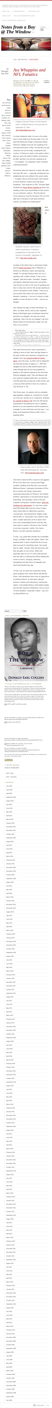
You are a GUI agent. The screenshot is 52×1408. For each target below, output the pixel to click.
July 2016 (9, 1045)
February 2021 (10, 860)
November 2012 (11, 1208)
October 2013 (10, 1167)
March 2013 (9, 1193)
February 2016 (10, 1063)
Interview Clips (34, 11)
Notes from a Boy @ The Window (18, 29)
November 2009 (11, 1341)
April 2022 (9, 815)
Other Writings (19, 11)
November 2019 (11, 908)
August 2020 (10, 882)
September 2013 (11, 1171)
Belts (8, 120)
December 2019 (11, 904)
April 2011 (9, 1278)
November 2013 (11, 1163)
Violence (7, 173)
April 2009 (9, 1367)
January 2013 (10, 1200)
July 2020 (9, 886)
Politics (29, 84)
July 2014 (9, 1134)
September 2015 (11, 1082)
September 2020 (11, 878)
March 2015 (9, 1104)
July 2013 (9, 1178)
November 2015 (11, 1074)
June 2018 (9, 963)
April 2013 (9, 1189)
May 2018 (9, 967)
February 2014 (10, 1152)
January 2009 (10, 1378)
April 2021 (9, 852)
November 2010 (11, 1296)
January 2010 (10, 1333)
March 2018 (9, 971)
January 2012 (10, 1245)
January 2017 (10, 1023)
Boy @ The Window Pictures (24, 16)
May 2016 (9, 1052)
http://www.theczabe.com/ (34, 473)
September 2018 (11, 952)
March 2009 (9, 1370)
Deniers (8, 128)
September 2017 (11, 993)
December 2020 (11, 867)
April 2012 (9, 1233)
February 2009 (10, 1374)
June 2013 (9, 1182)
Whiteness (7, 175)
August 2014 (10, 1130)
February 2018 (10, 974)
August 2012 (10, 1219)
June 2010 (9, 1315)
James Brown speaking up (32, 187)
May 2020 (9, 889)
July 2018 (9, 960)
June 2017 (9, 1004)
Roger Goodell (6, 163)
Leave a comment (47, 81)
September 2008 (11, 1393)
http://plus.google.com (28, 258)
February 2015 (10, 1108)
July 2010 (9, 1311)
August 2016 (10, 1041)
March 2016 (9, 1060)
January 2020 (10, 900)
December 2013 (11, 1159)
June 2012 (9, 1226)
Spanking (4, 165)
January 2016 (10, 1067)
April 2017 (9, 1011)
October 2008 (10, 1389)
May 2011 (9, 1274)
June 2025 (9, 789)
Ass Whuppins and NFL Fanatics (29, 72)
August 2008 (10, 1396)
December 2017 (11, 982)
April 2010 (9, 1322)
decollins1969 (25, 81)
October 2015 (10, 1078)
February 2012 (10, 1241)
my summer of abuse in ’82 (22, 401)
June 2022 (9, 808)
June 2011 (9, 1271)
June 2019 (9, 919)
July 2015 (9, 1089)
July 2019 (9, 915)
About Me (5, 11)
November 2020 (11, 871)
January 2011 (10, 1289)
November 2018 (11, 945)
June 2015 (9, 1093)
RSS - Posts (10, 773)
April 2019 (9, 926)
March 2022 (9, 819)
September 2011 (11, 1259)
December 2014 (11, 1115)
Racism (5, 158)
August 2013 (10, 1174)
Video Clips (6, 16)
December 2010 (11, 1293)
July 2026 (9, 786)
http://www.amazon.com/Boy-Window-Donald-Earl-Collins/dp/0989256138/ (25, 691)
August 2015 (10, 1085)
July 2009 (9, 1356)
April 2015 (9, 1100)
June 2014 (9, 1137)
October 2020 (10, 874)
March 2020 (9, 897)
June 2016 (9, 1048)
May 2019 (9, 923)
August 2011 (10, 1263)
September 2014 (11, 1126)
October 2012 (10, 1211)
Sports (32, 86)
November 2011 (11, 1252)
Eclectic (31, 82)
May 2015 (9, 1097)
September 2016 (11, 1037)
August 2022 (10, 801)
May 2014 (9, 1141)
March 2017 (9, 1015)
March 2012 (9, 1237)
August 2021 (10, 841)
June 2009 (9, 1359)
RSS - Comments (11, 777)
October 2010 (10, 1300)
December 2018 (11, 941)
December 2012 (11, 1204)
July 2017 (9, 1000)
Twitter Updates (12, 765)
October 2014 (10, 1123)
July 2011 (9, 1267)
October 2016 (10, 1034)
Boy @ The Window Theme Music (14, 20)
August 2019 (10, 912)
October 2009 (10, 1344)
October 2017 (10, 989)
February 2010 (10, 1330)
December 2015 (11, 1071)
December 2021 (11, 826)
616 (4, 103)
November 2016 (11, 1030)
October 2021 (10, 834)
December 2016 (11, 1026)
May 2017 (9, 1008)
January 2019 (10, 938)
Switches (7, 170)
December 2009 (11, 1337)
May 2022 (9, 812)
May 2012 (9, 1230)
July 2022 (9, 804)
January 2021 (10, 863)
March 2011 (9, 1282)
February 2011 (10, 1285)
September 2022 (11, 797)
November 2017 (11, 986)
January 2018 (10, 978)
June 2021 (9, 849)
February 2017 (10, 1019)
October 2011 (10, 1256)
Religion (26, 86)
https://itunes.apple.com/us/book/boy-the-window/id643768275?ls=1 (23, 740)
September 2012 (11, 1215)
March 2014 (9, 1148)
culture (24, 82)
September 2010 (11, 1304)
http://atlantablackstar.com (25, 130)
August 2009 (10, 1352)
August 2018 (10, 956)
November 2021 (11, 830)
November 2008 (11, 1385)
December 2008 (11, 1381)
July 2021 (9, 845)
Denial (8, 125)
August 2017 (10, 997)
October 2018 (10, 949)
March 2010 (9, 1326)
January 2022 (10, 823)
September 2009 (11, 1348)
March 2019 (9, 930)
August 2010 (10, 1308)
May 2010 (9, 1319)
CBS (5, 123)
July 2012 (9, 1222)
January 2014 (10, 1156)
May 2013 (9, 1185)
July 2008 (9, 1400)
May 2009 (9, 1363)
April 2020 (9, 893)
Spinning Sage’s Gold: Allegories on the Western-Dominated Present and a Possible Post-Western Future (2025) (25, 6)
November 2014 (11, 1119)
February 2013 (10, 1196)
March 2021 (9, 856)
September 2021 (11, 838)
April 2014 (9, 1145)
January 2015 (10, 1111)
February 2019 (10, 934)
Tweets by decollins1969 (11, 767)
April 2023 (9, 793)
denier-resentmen (25, 268)
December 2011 (11, 1248)
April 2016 (9, 1056)
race (21, 86)
